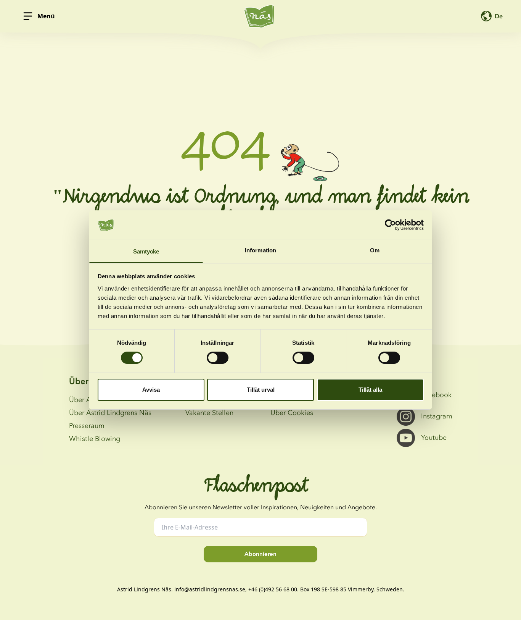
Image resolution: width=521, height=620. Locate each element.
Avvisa (151, 389)
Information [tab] (260, 250)
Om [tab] (374, 250)
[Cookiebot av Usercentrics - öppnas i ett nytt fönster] (390, 225)
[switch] (217, 358)
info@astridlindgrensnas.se (209, 589)
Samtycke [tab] (146, 251)
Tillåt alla (370, 389)
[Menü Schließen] (27, 16)
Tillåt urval (261, 389)
